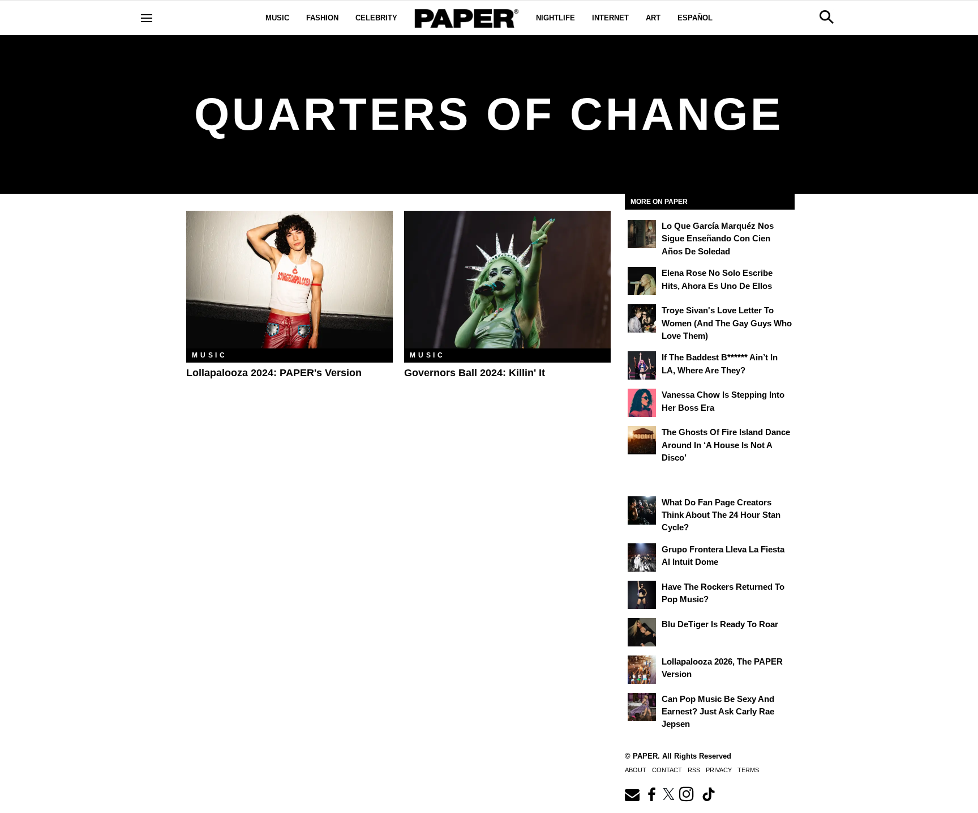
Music (277, 18)
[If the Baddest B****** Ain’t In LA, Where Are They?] (642, 365)
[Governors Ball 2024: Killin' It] (507, 279)
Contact (667, 770)
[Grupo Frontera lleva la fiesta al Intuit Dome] (642, 557)
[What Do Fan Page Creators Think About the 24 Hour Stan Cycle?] (642, 510)
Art (653, 18)
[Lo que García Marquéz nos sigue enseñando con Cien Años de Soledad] (642, 234)
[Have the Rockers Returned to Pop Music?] (642, 595)
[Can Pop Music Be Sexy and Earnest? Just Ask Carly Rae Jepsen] (642, 707)
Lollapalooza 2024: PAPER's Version (274, 372)
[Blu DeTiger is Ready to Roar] (642, 632)
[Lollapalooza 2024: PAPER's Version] (289, 279)
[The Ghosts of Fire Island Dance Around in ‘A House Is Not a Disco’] (642, 440)
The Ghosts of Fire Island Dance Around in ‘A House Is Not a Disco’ (726, 444)
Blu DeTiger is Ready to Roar (720, 624)
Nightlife (555, 18)
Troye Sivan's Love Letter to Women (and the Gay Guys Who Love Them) (727, 322)
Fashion (322, 18)
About (635, 770)
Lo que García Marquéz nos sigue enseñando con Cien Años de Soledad (718, 238)
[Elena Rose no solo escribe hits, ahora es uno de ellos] (642, 281)
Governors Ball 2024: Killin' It (474, 372)
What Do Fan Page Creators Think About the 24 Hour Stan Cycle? (721, 515)
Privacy (719, 770)
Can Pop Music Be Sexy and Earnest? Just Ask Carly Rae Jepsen (718, 711)
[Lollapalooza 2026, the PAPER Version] (642, 669)
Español (695, 18)
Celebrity (376, 18)
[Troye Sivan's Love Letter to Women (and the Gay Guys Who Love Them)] (642, 318)
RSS (694, 770)
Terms (748, 770)
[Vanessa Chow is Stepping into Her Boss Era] (642, 403)
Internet (610, 18)
